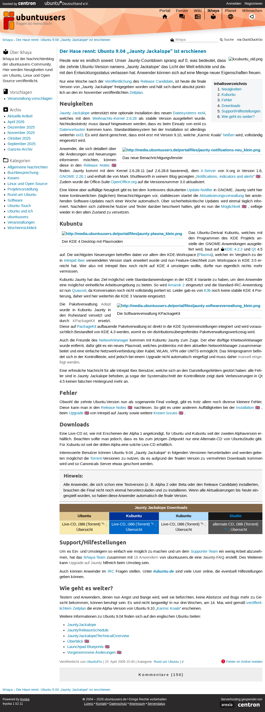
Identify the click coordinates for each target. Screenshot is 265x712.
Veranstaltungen (21, 222)
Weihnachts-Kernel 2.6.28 (114, 118)
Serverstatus (156, 704)
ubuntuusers (18, 217)
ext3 (79, 135)
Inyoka (25, 699)
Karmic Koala (168, 608)
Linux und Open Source (27, 184)
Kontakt (101, 704)
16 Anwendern (146, 557)
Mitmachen (252, 10)
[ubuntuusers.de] (35, 22)
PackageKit (86, 326)
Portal (164, 10)
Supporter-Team (204, 551)
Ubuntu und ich (20, 211)
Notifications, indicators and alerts (224, 176)
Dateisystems (184, 113)
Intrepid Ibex (74, 260)
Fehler (227, 100)
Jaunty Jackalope (75, 113)
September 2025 (21, 144)
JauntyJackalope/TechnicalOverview (98, 636)
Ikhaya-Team (95, 557)
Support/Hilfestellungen (241, 111)
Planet (230, 10)
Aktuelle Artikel (20, 116)
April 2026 (16, 122)
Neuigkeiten (231, 89)
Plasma (204, 255)
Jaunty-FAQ (213, 557)
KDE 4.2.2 (233, 249)
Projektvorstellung (23, 189)
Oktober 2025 (19, 138)
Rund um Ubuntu (22, 195)
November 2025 (21, 133)
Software (15, 200)
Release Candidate (157, 81)
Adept (106, 304)
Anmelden (233, 4)
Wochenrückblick (22, 228)
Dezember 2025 (21, 127)
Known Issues (165, 413)
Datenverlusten (72, 129)
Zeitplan (136, 92)
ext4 (201, 113)
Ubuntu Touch (19, 206)
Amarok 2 (176, 285)
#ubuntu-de (163, 571)
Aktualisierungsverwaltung (222, 196)
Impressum (137, 704)
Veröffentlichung (118, 81)
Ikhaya (213, 10)
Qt (254, 249)
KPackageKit (84, 321)
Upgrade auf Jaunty (85, 563)
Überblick (75, 641)
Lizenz (88, 704)
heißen (228, 135)
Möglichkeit (230, 206)
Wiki (198, 10)
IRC (111, 571)
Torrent (96, 458)
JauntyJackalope (81, 625)
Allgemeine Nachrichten (28, 167)
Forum (182, 10)
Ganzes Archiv (20, 149)
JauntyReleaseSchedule (87, 630)
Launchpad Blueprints (85, 647)
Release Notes (97, 165)
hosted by (10, 4)
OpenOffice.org (124, 182)
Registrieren (253, 4)
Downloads (231, 106)
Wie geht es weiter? (238, 117)
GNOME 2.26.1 (73, 176)
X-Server (208, 171)
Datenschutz (118, 704)
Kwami (13, 178)
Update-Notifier (199, 190)
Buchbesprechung (23, 172)
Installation (245, 407)
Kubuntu (228, 94)
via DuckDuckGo (249, 40)
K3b (207, 290)
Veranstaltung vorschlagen (30, 98)
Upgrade (76, 413)
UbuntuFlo (94, 662)
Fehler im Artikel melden (244, 662)
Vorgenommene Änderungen (91, 652)
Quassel (79, 290)
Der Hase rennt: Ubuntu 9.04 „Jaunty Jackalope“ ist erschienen (63, 40)
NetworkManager (113, 340)
